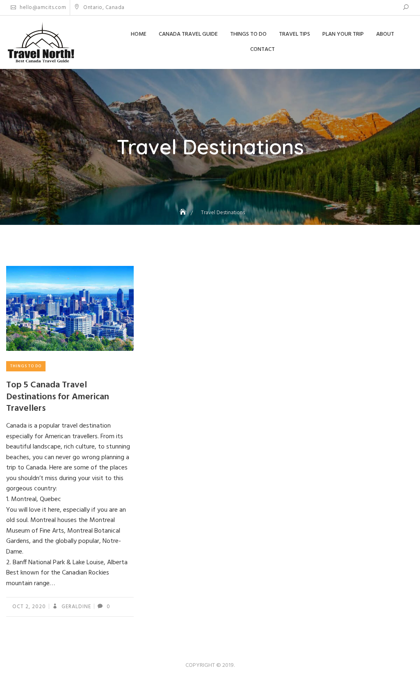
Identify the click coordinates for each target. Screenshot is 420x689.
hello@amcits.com (42, 7)
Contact (262, 49)
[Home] (184, 212)
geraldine (75, 606)
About (385, 34)
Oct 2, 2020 (29, 606)
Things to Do (248, 34)
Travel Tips (294, 34)
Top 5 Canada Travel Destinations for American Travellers (57, 397)
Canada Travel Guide (188, 34)
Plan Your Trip (343, 34)
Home (138, 34)
